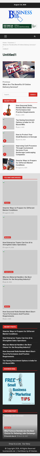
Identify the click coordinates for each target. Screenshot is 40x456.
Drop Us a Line (15, 444)
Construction (9, 272)
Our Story (26, 444)
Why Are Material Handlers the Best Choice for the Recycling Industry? (20, 262)
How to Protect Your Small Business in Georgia (8, 137)
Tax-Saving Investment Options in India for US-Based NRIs (8, 123)
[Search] (34, 36)
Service (7, 306)
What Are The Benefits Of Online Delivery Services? (17, 84)
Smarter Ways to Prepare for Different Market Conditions (8, 164)
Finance (7, 203)
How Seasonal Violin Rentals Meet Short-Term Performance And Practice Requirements (8, 110)
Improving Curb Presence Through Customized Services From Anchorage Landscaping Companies (8, 150)
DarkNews (21, 451)
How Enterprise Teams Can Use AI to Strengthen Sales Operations (20, 228)
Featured (7, 427)
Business (7, 237)
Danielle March (11, 436)
